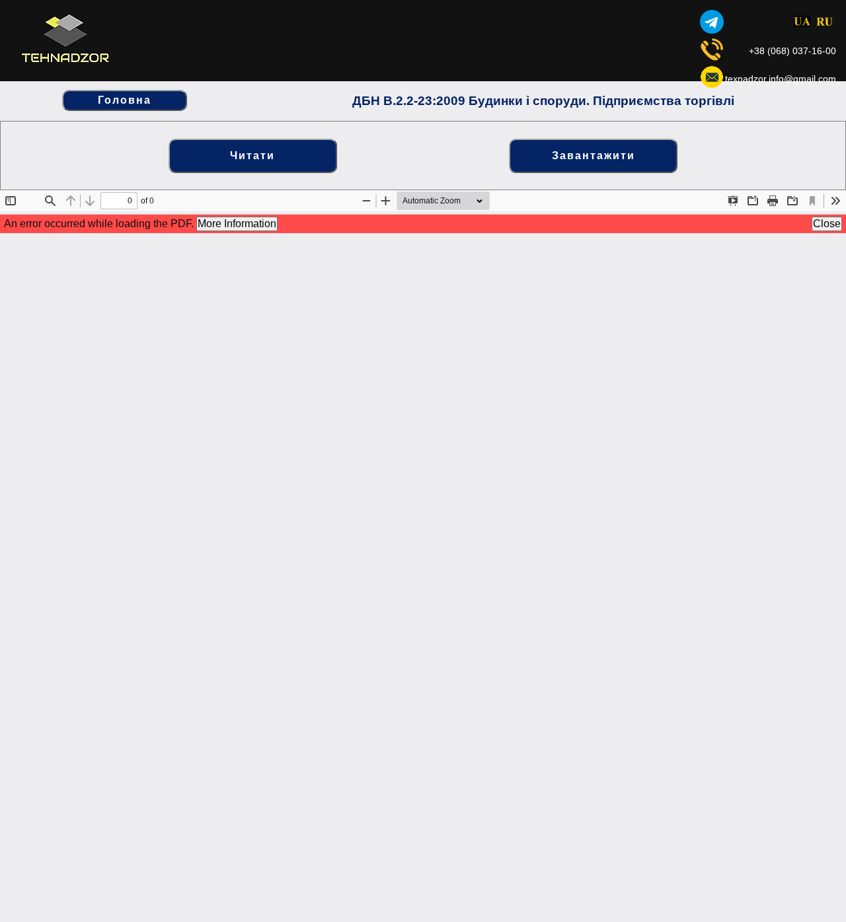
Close (827, 223)
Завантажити (593, 155)
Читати (252, 155)
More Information (237, 223)
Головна (124, 100)
